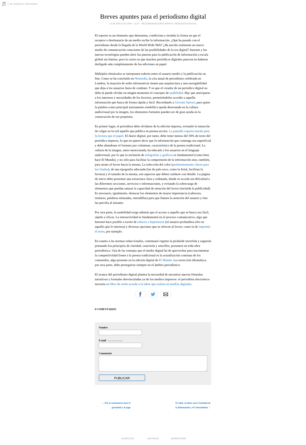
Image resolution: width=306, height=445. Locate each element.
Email (166, 294)
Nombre (103, 327)
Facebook (140, 294)
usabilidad (176, 92)
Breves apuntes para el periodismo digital (153, 16)
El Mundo (165, 260)
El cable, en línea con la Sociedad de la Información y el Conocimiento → (193, 405)
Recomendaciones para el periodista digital (169, 23)
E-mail (111, 340)
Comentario (105, 353)
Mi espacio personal (24, 4)
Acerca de (127, 438)
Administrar (178, 438)
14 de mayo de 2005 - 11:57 (124, 23)
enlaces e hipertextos (150, 222)
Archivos (153, 438)
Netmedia (141, 78)
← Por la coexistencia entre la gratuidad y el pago (116, 405)
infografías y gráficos (159, 155)
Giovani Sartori (185, 102)
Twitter (153, 294)
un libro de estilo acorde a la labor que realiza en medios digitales (148, 284)
